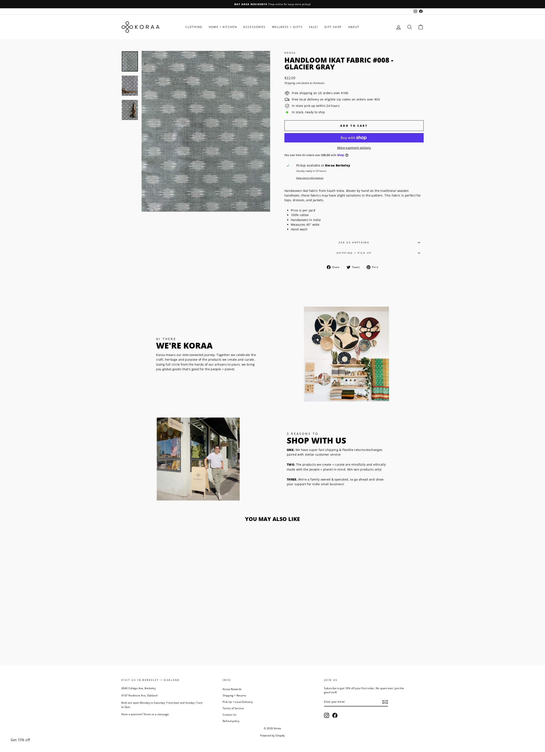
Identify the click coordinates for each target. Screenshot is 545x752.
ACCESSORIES (254, 27)
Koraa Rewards (232, 689)
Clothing (193, 27)
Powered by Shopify (272, 735)
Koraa (290, 52)
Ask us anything (354, 242)
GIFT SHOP (333, 27)
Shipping (289, 83)
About (354, 27)
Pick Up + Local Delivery (237, 701)
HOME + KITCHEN (223, 27)
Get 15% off (20, 740)
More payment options (354, 148)
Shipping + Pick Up (354, 252)
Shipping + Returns (234, 695)
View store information (310, 177)
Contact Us (230, 714)
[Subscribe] (385, 702)
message (163, 714)
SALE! (313, 27)
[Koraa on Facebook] (334, 715)
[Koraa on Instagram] (326, 715)
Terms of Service (233, 708)
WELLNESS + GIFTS (287, 27)
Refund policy (231, 721)
